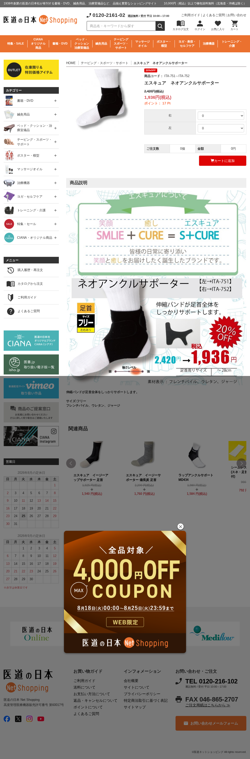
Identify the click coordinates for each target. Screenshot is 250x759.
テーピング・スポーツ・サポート (104, 63)
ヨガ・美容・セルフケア (187, 43)
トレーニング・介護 (232, 43)
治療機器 (209, 43)
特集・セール (26, 224)
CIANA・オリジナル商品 (34, 237)
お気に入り (218, 29)
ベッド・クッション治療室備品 (81, 43)
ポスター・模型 (164, 43)
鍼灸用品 (101, 43)
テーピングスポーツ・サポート (121, 43)
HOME (71, 63)
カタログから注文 (30, 283)
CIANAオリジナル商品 (38, 43)
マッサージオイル (142, 43)
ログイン (200, 29)
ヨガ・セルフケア (29, 196)
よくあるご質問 (214, 15)
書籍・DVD (60, 43)
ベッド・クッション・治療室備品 (34, 128)
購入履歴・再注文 (30, 270)
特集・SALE (15, 43)
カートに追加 (224, 161)
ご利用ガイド (190, 15)
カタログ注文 (181, 29)
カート (234, 29)
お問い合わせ (236, 15)
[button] (180, 526)
